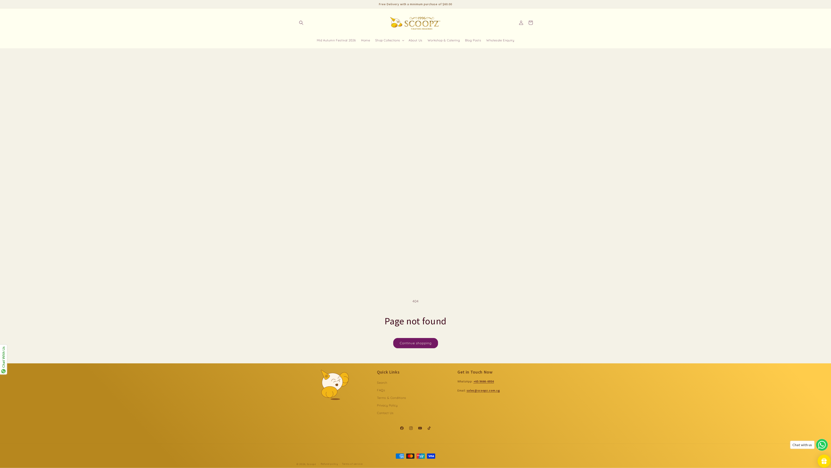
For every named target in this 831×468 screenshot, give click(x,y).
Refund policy (329, 463)
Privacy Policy (387, 405)
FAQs (381, 390)
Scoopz (312, 464)
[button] (301, 23)
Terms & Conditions (391, 398)
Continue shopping (416, 343)
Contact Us (385, 413)
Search (382, 383)
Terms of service (352, 463)
